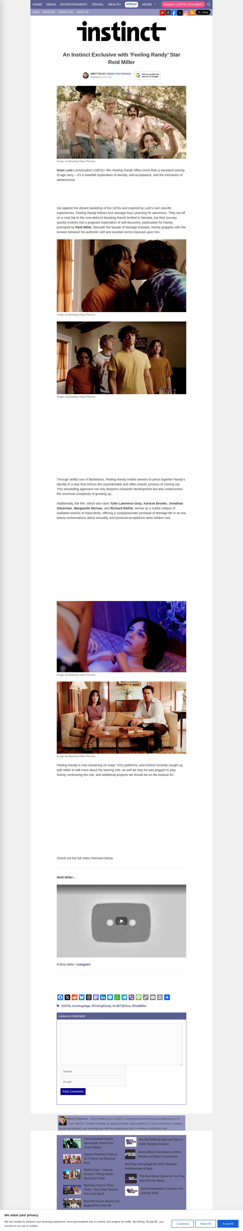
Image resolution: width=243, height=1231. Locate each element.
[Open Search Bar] (209, 4)
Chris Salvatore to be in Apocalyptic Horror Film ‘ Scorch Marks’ (99, 1143)
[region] (121, 1220)
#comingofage (81, 1005)
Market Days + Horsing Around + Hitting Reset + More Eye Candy (99, 1174)
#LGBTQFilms (121, 1005)
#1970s (66, 1005)
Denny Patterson (119, 73)
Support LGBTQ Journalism (183, 4)
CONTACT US (65, 12)
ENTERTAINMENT (73, 4)
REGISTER (49, 12)
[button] (121, 921)
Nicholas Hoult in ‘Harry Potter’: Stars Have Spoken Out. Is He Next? (101, 1189)
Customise (183, 1223)
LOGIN (35, 12)
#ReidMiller (139, 1005)
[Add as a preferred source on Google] (147, 75)
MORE (147, 4)
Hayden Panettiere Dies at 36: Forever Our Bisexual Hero (100, 1158)
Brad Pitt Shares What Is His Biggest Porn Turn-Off (102, 1203)
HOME (37, 4)
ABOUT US (83, 12)
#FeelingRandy (101, 1005)
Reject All (205, 1223)
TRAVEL (98, 4)
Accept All (228, 1223)
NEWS (51, 4)
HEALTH (114, 4)
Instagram (83, 964)
